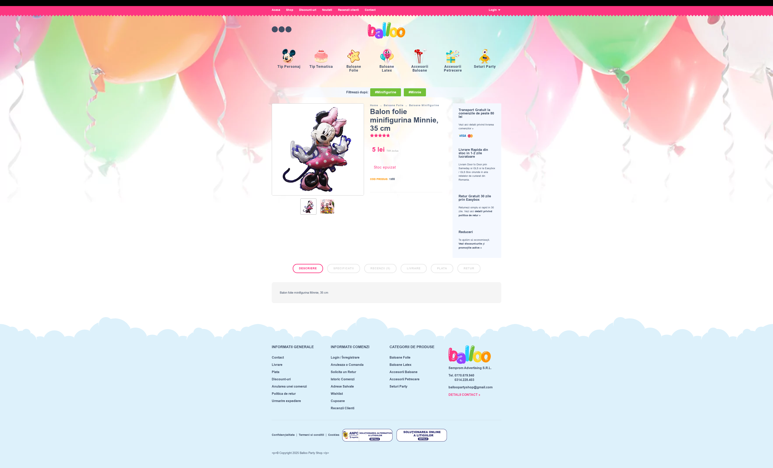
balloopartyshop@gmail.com (471, 387)
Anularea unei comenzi (289, 386)
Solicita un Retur (343, 372)
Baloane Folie (393, 105)
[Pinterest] (288, 29)
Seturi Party (398, 386)
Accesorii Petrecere (405, 379)
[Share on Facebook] (421, 198)
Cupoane (338, 401)
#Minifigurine (385, 92)
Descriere (308, 268)
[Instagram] (282, 29)
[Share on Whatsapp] (439, 198)
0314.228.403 (464, 380)
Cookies (333, 435)
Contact (370, 10)
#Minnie (415, 92)
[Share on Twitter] (427, 198)
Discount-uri (307, 10)
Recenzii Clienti (342, 408)
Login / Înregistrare (345, 357)
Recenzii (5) (380, 268)
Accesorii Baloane (404, 372)
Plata (442, 268)
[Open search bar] (476, 29)
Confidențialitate (283, 435)
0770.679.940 (464, 375)
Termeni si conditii (311, 435)
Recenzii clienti (348, 10)
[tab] (308, 269)
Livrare (414, 268)
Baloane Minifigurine (424, 105)
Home (374, 105)
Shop (289, 10)
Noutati (327, 10)
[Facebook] (275, 29)
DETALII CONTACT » (464, 395)
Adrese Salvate (342, 386)
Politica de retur (284, 394)
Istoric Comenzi (342, 379)
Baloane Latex (400, 365)
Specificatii (343, 268)
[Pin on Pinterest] (433, 198)
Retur (469, 268)
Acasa (276, 10)
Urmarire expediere (286, 401)
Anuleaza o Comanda (347, 365)
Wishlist (337, 394)
